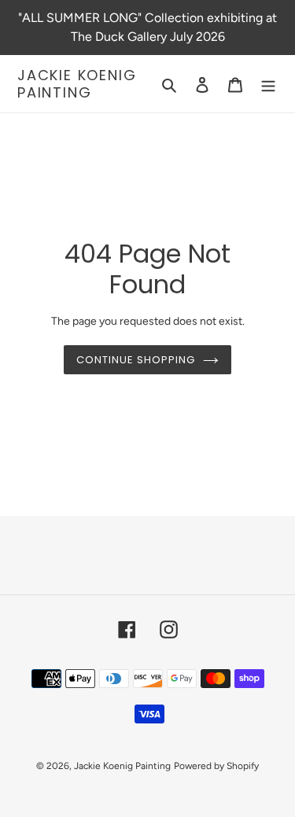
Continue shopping (136, 359)
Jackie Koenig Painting (76, 84)
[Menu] (268, 84)
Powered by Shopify (216, 765)
